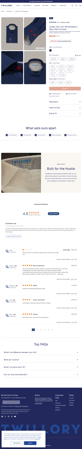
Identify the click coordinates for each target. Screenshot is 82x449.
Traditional (71, 59)
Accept (30, 443)
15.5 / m (70, 66)
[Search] (72, 5)
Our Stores (71, 400)
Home (2, 11)
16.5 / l (61, 70)
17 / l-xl (69, 70)
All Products (9, 11)
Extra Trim (53, 59)
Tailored (62, 59)
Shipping (57, 407)
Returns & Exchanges (60, 405)
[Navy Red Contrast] (50, 50)
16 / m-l (53, 70)
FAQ (56, 400)
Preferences (17, 443)
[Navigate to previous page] (29, 329)
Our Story (71, 398)
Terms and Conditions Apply (64, 41)
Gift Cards (57, 410)
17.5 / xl (53, 75)
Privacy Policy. (25, 406)
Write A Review (53, 213)
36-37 (68, 82)
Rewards (71, 402)
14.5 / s (53, 66)
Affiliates (71, 405)
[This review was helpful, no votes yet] (72, 259)
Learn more (38, 403)
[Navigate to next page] (52, 329)
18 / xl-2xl (62, 75)
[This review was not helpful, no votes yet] (75, 259)
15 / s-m (61, 66)
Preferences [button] (37, 439)
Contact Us (58, 403)
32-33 (52, 82)
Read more (60, 274)
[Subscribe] (18, 402)
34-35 (60, 82)
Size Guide (79, 55)
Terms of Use (18, 406)
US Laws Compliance (46, 445)
